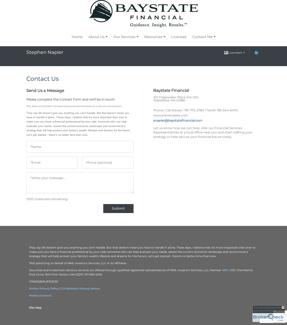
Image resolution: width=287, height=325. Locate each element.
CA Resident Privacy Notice (80, 288)
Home (77, 37)
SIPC (225, 270)
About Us (96, 37)
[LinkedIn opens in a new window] (256, 54)
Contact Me (202, 37)
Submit (118, 208)
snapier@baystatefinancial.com (177, 120)
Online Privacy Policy (44, 288)
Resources (153, 37)
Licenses (178, 37)
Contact (45, 295)
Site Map (35, 307)
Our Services (124, 37)
